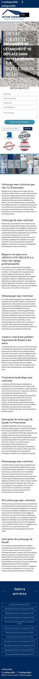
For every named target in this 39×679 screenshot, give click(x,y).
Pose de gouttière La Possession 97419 (19, 637)
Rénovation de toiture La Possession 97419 (19, 609)
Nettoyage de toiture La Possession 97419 (19, 613)
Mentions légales (26, 675)
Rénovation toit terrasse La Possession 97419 (19, 641)
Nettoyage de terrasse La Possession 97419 (20, 650)
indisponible (10, 2)
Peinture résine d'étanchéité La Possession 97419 (19, 623)
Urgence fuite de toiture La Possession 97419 (19, 617)
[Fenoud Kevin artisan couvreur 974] (14, 15)
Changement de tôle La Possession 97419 (19, 632)
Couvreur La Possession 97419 (19, 604)
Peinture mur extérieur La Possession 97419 (19, 628)
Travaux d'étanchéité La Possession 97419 (19, 654)
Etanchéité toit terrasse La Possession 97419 (19, 646)
